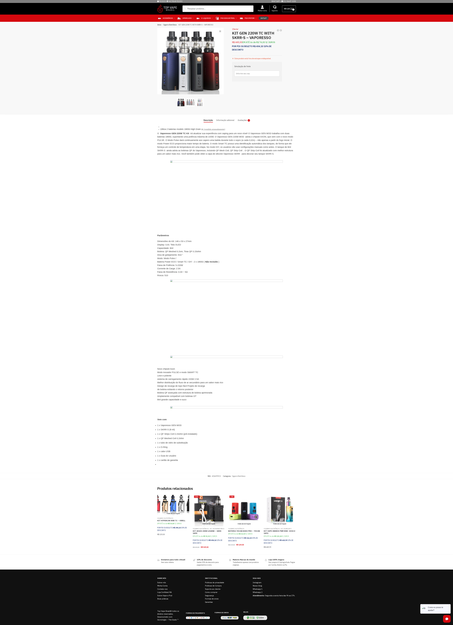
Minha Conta (262, 11)
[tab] (208, 118)
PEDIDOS (162, 1)
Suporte (275, 11)
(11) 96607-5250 (289, 1)
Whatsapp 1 (257, 589)
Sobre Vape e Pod (164, 595)
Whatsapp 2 (257, 592)
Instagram (257, 582)
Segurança (209, 595)
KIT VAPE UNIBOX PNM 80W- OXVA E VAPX (279, 532)
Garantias (209, 602)
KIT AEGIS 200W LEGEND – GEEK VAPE (207, 532)
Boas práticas (162, 599)
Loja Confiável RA (164, 592)
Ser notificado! (173, 552)
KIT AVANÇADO (286, 528)
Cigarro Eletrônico (170, 25)
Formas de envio (212, 599)
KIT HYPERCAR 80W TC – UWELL (171, 520)
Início (159, 25)
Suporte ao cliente (212, 589)
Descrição (208, 120)
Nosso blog (257, 586)
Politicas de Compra (213, 586)
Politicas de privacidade (214, 582)
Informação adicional (225, 120)
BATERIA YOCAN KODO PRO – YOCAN (244, 531)
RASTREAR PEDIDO (175, 1)
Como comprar (211, 592)
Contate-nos (162, 589)
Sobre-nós (161, 582)
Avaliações (242, 120)
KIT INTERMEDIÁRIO (217, 528)
